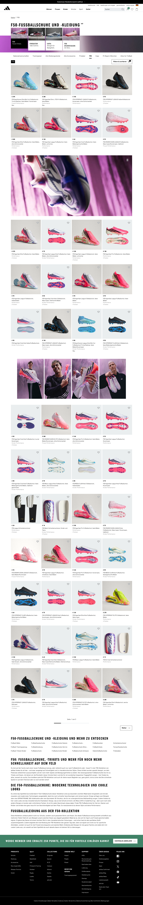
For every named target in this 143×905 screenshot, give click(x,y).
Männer (49, 9)
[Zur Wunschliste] (132, 9)
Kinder (65, 9)
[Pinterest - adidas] (124, 872)
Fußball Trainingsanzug (19, 747)
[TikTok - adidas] (124, 877)
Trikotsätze (117, 751)
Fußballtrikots (97, 747)
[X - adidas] (124, 867)
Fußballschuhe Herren (59, 747)
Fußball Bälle (15, 743)
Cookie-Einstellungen (40, 901)
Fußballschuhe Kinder (59, 751)
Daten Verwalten (52, 901)
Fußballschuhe (36, 751)
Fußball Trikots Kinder (18, 751)
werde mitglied (130, 5)
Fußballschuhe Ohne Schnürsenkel (79, 747)
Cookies (60, 901)
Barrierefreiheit (95, 901)
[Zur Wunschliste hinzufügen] (37, 68)
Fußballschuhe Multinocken (77, 743)
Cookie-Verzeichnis (70, 901)
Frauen (57, 9)
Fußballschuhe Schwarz (80, 751)
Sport (81, 9)
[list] (71, 56)
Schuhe (73, 9)
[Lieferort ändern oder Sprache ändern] (137, 5)
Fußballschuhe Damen (59, 743)
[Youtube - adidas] (124, 882)
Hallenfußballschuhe (100, 751)
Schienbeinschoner (119, 743)
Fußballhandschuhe (38, 743)
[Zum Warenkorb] (136, 9)
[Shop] (7, 8)
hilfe (98, 5)
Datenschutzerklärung (83, 901)
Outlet (88, 9)
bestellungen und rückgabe (108, 5)
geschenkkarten (121, 5)
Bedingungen (105, 901)
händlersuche (91, 5)
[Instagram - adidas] (124, 861)
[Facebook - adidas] (124, 856)
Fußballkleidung (37, 747)
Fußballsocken (98, 743)
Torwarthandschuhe (120, 747)
